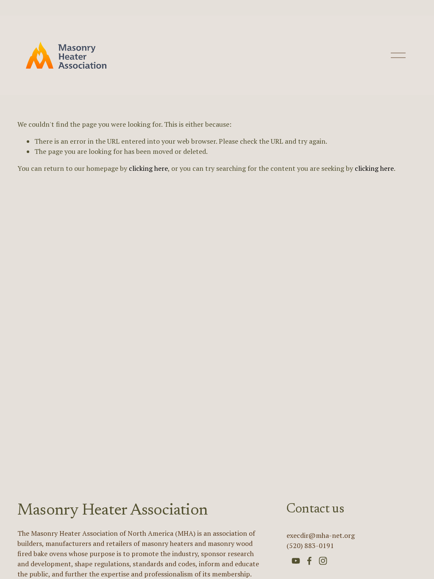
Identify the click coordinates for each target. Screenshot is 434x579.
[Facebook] (309, 561)
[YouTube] (296, 561)
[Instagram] (323, 561)
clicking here (148, 168)
